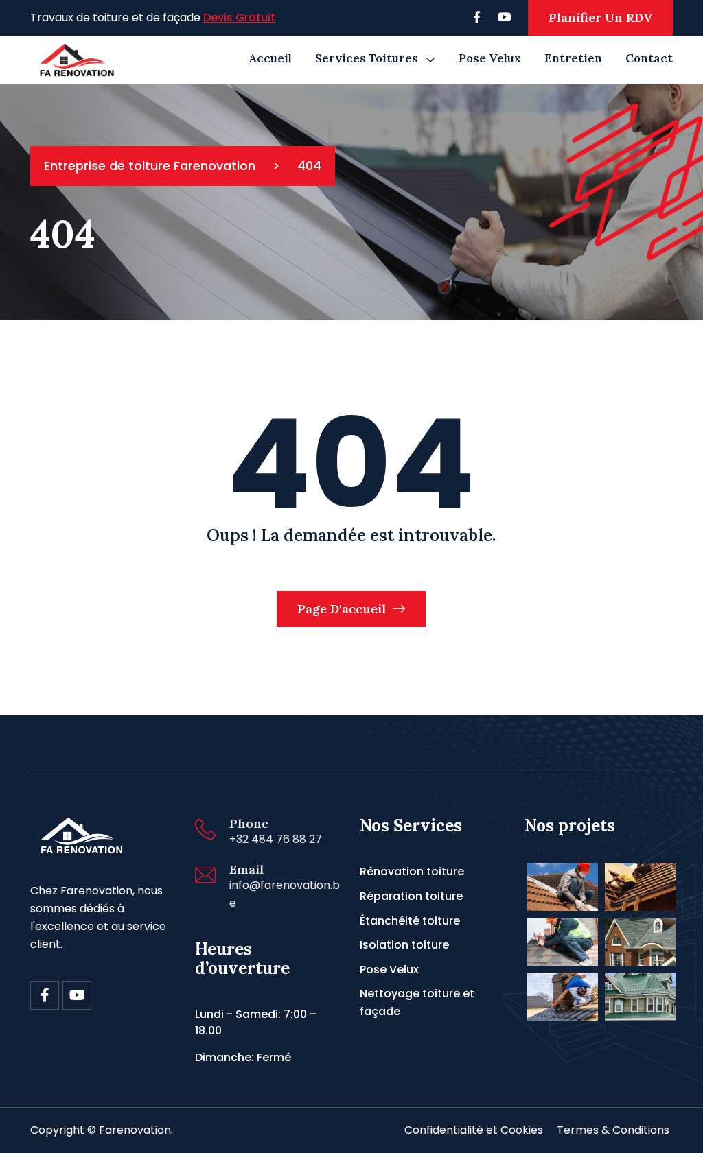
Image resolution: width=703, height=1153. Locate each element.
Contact (649, 58)
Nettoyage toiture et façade (417, 1002)
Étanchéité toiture (410, 921)
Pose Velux (490, 58)
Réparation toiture (411, 896)
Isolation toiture (404, 945)
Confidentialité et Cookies (473, 1130)
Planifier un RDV (600, 17)
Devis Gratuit (239, 17)
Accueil (270, 58)
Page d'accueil (343, 609)
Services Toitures (366, 58)
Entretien (573, 58)
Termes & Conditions (613, 1130)
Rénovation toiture (412, 871)
